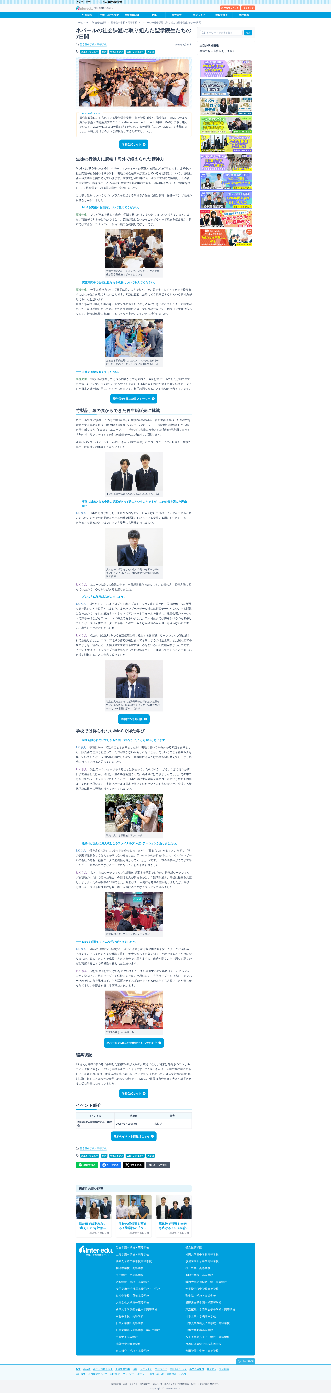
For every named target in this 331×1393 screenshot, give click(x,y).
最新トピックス (178, 1369)
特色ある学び (116, 51)
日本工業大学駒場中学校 (200, 1316)
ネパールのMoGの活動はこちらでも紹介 (132, 1043)
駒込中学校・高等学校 (129, 1268)
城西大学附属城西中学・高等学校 (206, 1282)
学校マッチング (231, 7)
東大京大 (177, 15)
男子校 (151, 51)
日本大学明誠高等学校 (199, 1330)
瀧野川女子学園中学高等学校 (203, 1302)
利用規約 (115, 1374)
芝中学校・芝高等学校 (129, 1275)
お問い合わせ (157, 1374)
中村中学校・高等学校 (129, 1316)
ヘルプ (183, 1374)
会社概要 (81, 1374)
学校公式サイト (131, 144)
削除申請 (172, 1374)
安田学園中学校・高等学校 (202, 1351)
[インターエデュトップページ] (96, 1250)
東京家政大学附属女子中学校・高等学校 (210, 1309)
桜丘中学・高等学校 (197, 1268)
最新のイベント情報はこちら (132, 1136)
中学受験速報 (196, 1369)
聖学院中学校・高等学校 (93, 44)
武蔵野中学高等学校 (128, 1344)
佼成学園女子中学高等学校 (202, 1261)
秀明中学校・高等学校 (199, 1275)
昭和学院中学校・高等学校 (132, 1282)
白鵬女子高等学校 (127, 1337)
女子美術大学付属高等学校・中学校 (138, 1289)
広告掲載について (98, 1374)
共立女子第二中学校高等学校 (134, 1261)
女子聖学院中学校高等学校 (202, 1289)
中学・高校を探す (109, 15)
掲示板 (88, 15)
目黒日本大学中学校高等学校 (203, 1344)
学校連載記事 (132, 15)
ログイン (249, 7)
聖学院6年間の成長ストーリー (132, 399)
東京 (104, 51)
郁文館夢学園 (193, 1247)
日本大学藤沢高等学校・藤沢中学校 (138, 1330)
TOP (78, 1369)
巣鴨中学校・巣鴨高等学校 (132, 1296)
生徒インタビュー (135, 51)
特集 (154, 15)
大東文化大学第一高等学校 (132, 1302)
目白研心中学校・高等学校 (132, 1351)
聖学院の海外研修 (132, 719)
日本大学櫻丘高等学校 (129, 1323)
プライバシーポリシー (135, 1374)
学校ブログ (221, 15)
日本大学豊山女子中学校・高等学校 (207, 1323)
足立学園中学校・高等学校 (132, 1247)
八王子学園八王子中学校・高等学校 (207, 1337)
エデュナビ (199, 15)
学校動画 (244, 15)
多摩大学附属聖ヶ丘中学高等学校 (136, 1309)
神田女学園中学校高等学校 (202, 1254)
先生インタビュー (89, 51)
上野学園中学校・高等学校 (132, 1254)
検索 (248, 32)
